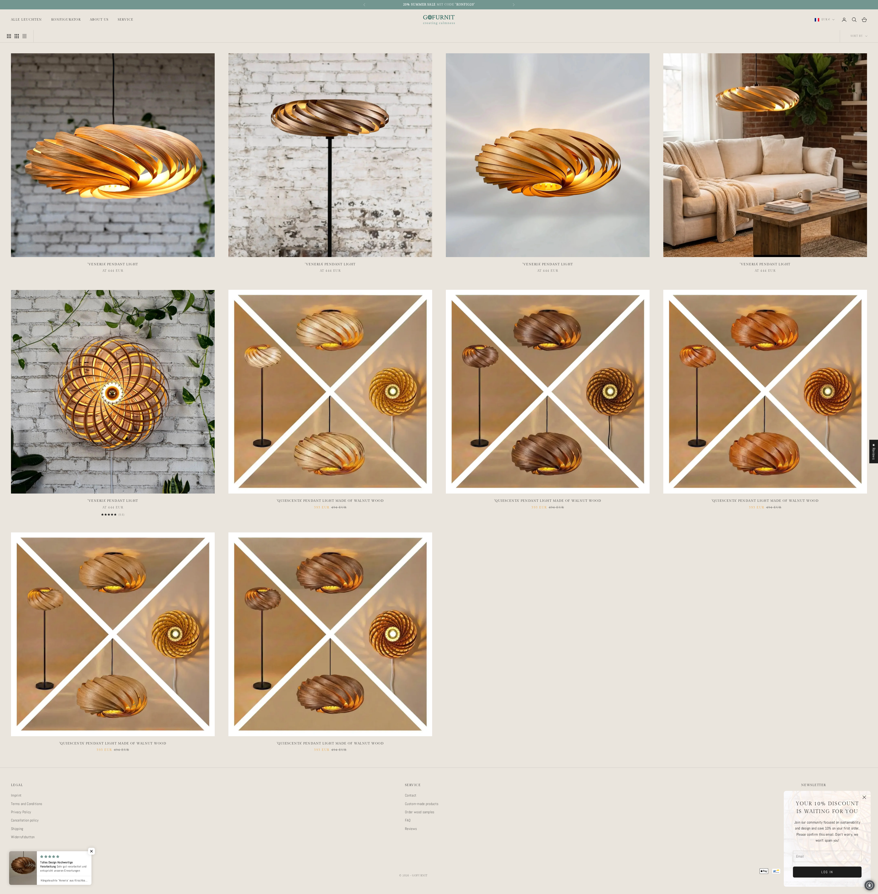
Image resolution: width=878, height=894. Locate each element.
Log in (827, 872)
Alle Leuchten (26, 19)
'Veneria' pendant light (113, 264)
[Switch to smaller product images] (17, 36)
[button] (85, 851)
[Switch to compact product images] (24, 36)
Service (126, 19)
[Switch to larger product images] (9, 36)
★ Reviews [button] (873, 451)
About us (99, 19)
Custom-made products (421, 803)
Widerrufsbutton (23, 837)
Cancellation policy (24, 820)
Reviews (411, 828)
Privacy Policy (21, 812)
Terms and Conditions (26, 803)
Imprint (16, 795)
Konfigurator (66, 19)
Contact (410, 795)
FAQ (408, 820)
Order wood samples (419, 812)
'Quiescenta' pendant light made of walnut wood (330, 501)
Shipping (17, 828)
